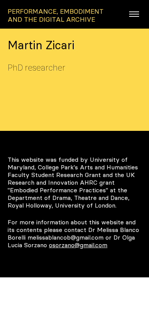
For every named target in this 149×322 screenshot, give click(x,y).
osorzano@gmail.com (78, 245)
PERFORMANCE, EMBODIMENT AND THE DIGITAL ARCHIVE (56, 15)
